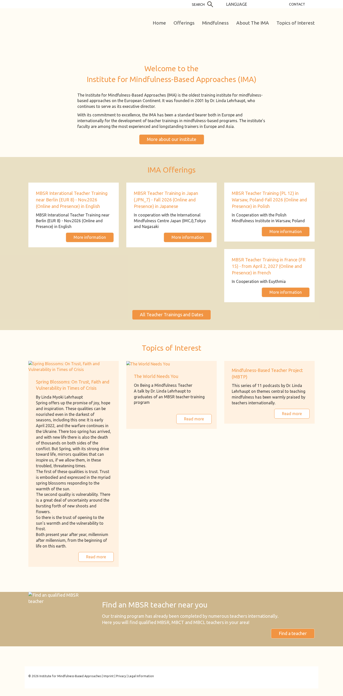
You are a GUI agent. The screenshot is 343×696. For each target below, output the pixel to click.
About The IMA (252, 23)
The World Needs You (156, 376)
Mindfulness (215, 23)
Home (159, 23)
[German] (252, 4)
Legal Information (141, 676)
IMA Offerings (171, 170)
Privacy (121, 676)
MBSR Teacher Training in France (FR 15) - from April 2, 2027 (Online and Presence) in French (269, 266)
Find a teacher (293, 633)
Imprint (108, 676)
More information (90, 237)
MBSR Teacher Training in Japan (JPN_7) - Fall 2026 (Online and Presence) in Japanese (166, 199)
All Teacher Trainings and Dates (171, 314)
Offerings (184, 23)
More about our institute (171, 139)
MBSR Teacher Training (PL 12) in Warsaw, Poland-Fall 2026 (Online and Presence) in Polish (269, 199)
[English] (260, 4)
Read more (96, 557)
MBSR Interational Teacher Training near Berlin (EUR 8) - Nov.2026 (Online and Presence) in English (71, 199)
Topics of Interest (295, 23)
